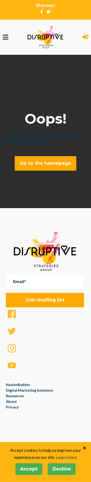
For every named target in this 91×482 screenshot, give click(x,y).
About (11, 401)
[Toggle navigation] (5, 37)
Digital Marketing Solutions (29, 390)
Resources (15, 396)
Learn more (66, 457)
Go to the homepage (45, 163)
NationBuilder (18, 384)
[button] (85, 37)
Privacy (12, 407)
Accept (29, 469)
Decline (61, 469)
